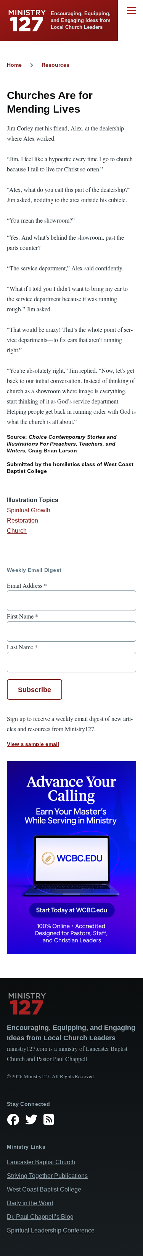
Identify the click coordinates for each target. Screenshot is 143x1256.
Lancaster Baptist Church (41, 1162)
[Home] (71, 1004)
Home (14, 65)
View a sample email (33, 744)
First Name (22, 616)
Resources (55, 65)
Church (17, 531)
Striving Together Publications (47, 1176)
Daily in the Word (30, 1203)
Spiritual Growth (28, 510)
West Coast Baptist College (44, 1189)
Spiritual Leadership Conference (51, 1230)
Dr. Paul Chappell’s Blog (40, 1217)
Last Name (22, 647)
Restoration (22, 520)
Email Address (27, 585)
